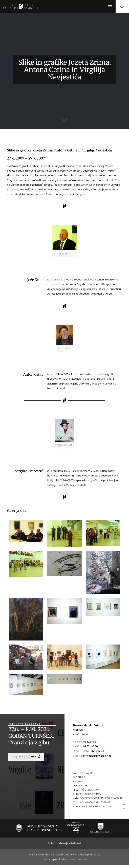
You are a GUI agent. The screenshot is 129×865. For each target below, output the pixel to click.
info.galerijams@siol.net (97, 755)
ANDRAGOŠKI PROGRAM (87, 794)
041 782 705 (98, 751)
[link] (64, 241)
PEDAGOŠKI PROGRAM (86, 789)
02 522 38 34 (90, 741)
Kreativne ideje (78, 859)
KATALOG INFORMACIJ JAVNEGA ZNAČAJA (97, 798)
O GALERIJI (79, 777)
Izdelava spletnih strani (55, 859)
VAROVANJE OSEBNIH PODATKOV (92, 806)
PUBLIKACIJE (80, 785)
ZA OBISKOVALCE (83, 773)
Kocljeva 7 (79, 729)
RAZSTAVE (79, 781)
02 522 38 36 (90, 746)
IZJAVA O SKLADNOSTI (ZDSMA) (91, 802)
